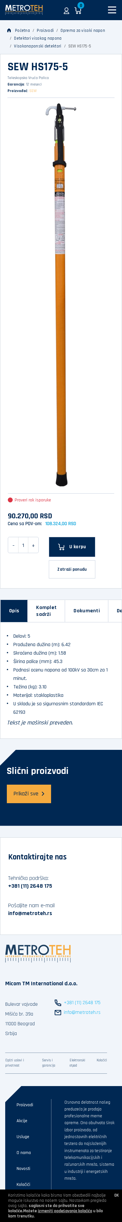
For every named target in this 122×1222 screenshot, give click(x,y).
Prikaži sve (25, 793)
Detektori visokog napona (37, 38)
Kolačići (102, 1060)
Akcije (22, 1121)
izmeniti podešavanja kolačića (65, 1211)
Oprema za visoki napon (83, 30)
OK (116, 1195)
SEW (33, 90)
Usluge (23, 1137)
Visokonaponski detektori (37, 46)
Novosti (23, 1169)
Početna (22, 30)
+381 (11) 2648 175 (30, 886)
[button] (66, 10)
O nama (24, 1153)
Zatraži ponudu (72, 569)
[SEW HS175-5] (61, 295)
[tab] (14, 611)
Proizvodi (45, 30)
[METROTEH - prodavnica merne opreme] (24, 10)
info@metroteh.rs (30, 913)
